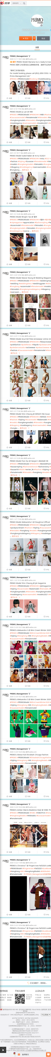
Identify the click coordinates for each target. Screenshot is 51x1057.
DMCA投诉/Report (16, 1015)
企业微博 (38, 998)
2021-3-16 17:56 (15, 109)
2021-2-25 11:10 (15, 336)
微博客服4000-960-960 (10, 1009)
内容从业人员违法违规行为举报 (38, 1040)
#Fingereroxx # (28, 868)
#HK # (22, 871)
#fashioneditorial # (31, 466)
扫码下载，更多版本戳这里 (29, 997)
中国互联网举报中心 (6, 1040)
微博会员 (3, 998)
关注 (25, 38)
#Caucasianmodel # (18, 117)
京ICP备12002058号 (31, 1018)
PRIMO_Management (19, 56)
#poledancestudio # (18, 347)
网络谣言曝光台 (31, 1044)
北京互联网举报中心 (20, 1040)
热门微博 (3, 995)
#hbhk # (22, 469)
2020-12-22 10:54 (16, 925)
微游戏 (2, 1000)
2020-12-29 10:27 (16, 627)
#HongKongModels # (40, 636)
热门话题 (10, 995)
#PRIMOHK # (35, 114)
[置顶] (13, 62)
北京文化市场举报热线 (18, 1042)
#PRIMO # (14, 79)
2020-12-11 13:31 (16, 59)
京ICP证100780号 (18, 1018)
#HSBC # (33, 813)
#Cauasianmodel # (18, 638)
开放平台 (38, 1003)
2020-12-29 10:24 (16, 807)
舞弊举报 (28, 1009)
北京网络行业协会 (44, 1042)
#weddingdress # (26, 283)
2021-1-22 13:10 (15, 580)
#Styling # (22, 161)
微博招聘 (44, 1009)
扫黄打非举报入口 (20, 1044)
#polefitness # (27, 344)
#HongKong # (23, 636)
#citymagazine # (17, 222)
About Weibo (36, 1009)
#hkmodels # (43, 117)
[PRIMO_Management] (5, 60)
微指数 (9, 1000)
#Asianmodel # (31, 419)
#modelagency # (27, 167)
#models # (14, 422)
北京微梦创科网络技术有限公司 (35, 1050)
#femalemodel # (38, 286)
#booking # (34, 79)
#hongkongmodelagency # (31, 289)
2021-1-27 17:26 (15, 519)
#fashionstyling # (42, 222)
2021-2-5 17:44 (15, 411)
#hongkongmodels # (26, 164)
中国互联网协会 (32, 1042)
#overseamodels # (30, 123)
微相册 (9, 998)
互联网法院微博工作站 (31, 1015)
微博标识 (38, 1000)
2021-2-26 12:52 (15, 275)
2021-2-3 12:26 (15, 458)
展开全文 (27, 170)
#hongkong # (15, 286)
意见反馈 (22, 1009)
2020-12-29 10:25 (16, 752)
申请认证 (38, 995)
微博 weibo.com (31, 59)
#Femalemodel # (41, 161)
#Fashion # (14, 419)
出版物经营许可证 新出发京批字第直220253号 (25, 1037)
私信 (43, 38)
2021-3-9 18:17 (15, 153)
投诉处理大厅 (4, 1015)
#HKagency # (15, 425)
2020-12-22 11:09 (16, 863)
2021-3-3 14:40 (15, 214)
